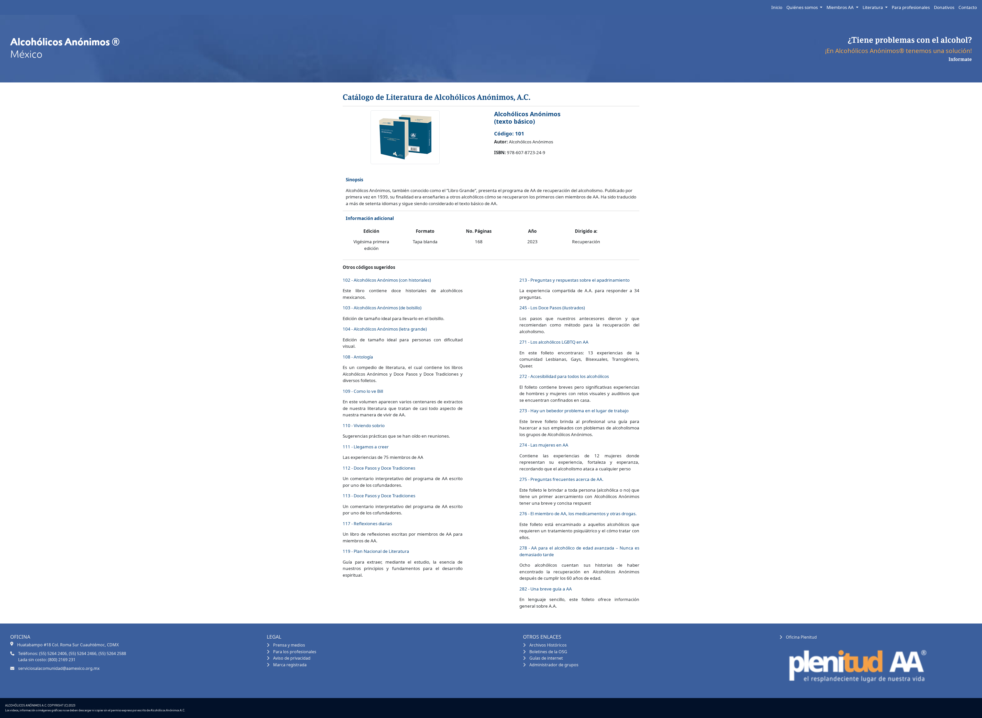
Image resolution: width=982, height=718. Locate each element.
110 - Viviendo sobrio (364, 425)
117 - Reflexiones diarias (367, 523)
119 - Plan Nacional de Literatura (376, 551)
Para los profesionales (294, 651)
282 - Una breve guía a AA (545, 589)
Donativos (944, 7)
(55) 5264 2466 (82, 653)
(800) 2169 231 (61, 659)
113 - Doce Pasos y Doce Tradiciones (379, 496)
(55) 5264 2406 (53, 653)
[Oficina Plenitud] (856, 664)
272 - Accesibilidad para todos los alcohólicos (564, 376)
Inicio (776, 7)
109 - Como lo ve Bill (363, 391)
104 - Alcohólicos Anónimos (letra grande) (385, 329)
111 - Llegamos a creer (366, 447)
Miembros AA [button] (841, 7)
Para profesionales (911, 7)
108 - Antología (358, 357)
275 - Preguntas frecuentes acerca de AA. (561, 479)
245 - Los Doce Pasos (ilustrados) (552, 308)
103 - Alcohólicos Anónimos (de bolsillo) (382, 308)
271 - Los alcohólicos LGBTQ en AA (553, 342)
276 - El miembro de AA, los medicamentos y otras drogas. (578, 513)
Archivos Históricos (548, 645)
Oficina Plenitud (801, 637)
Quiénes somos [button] (802, 7)
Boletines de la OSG (548, 651)
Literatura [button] (873, 7)
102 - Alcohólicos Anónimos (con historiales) (387, 280)
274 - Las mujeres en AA (543, 445)
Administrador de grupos (553, 665)
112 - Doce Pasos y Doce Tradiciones (379, 468)
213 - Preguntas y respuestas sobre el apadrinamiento (574, 280)
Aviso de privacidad (291, 658)
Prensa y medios (289, 645)
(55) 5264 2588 (112, 653)
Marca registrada (290, 665)
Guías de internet (546, 658)
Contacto (967, 7)
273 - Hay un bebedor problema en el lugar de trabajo (574, 411)
